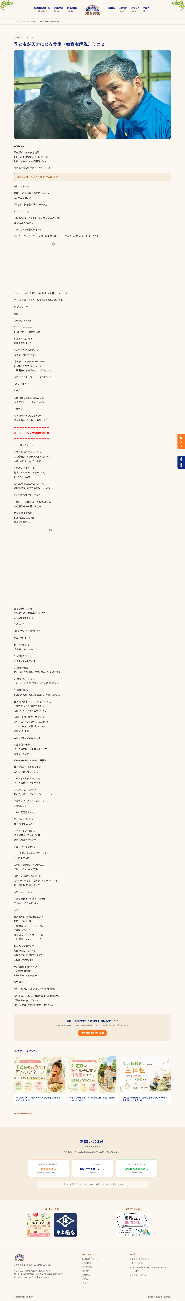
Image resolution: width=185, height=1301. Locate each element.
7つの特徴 (86, 1263)
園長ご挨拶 (87, 1267)
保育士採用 (181, 462)
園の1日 (85, 1271)
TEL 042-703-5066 (23, 1277)
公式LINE (134, 1271)
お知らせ (86, 1279)
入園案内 (86, 1275)
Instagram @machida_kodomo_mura (148, 1267)
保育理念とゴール (90, 1258)
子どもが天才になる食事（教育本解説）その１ (39, 177)
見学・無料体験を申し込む (92, 1032)
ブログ (23, 21)
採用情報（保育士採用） (140, 1258)
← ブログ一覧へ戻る (23, 1113)
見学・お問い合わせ (138, 1263)
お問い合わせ (181, 441)
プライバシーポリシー (139, 1275)
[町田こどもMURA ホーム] (92, 9)
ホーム (16, 21)
